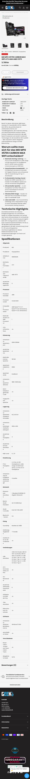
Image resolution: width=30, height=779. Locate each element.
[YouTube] (11, 772)
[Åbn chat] (26, 775)
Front (3, 12)
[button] (27, 7)
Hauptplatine (22, 51)
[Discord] (21, 772)
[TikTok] (16, 772)
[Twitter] (18, 772)
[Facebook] (8, 772)
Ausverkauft (20, 72)
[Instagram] (13, 772)
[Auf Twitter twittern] (7, 113)
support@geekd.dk (7, 710)
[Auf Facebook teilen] (10, 113)
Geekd (6, 739)
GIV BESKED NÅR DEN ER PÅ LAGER (15, 88)
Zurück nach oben (15, 685)
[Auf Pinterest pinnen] (13, 113)
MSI (2, 51)
